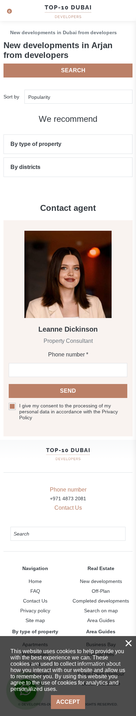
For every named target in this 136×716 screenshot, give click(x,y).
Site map (35, 620)
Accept (68, 702)
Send (68, 391)
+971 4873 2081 (68, 498)
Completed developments (101, 601)
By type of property (35, 144)
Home (35, 581)
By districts (25, 167)
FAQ (35, 591)
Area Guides (101, 620)
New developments (101, 581)
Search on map (101, 610)
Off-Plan (101, 591)
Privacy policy (35, 610)
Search (73, 70)
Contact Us (35, 601)
